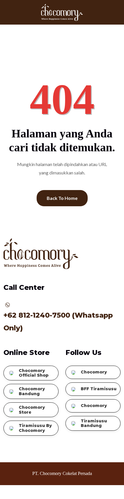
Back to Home (62, 198)
